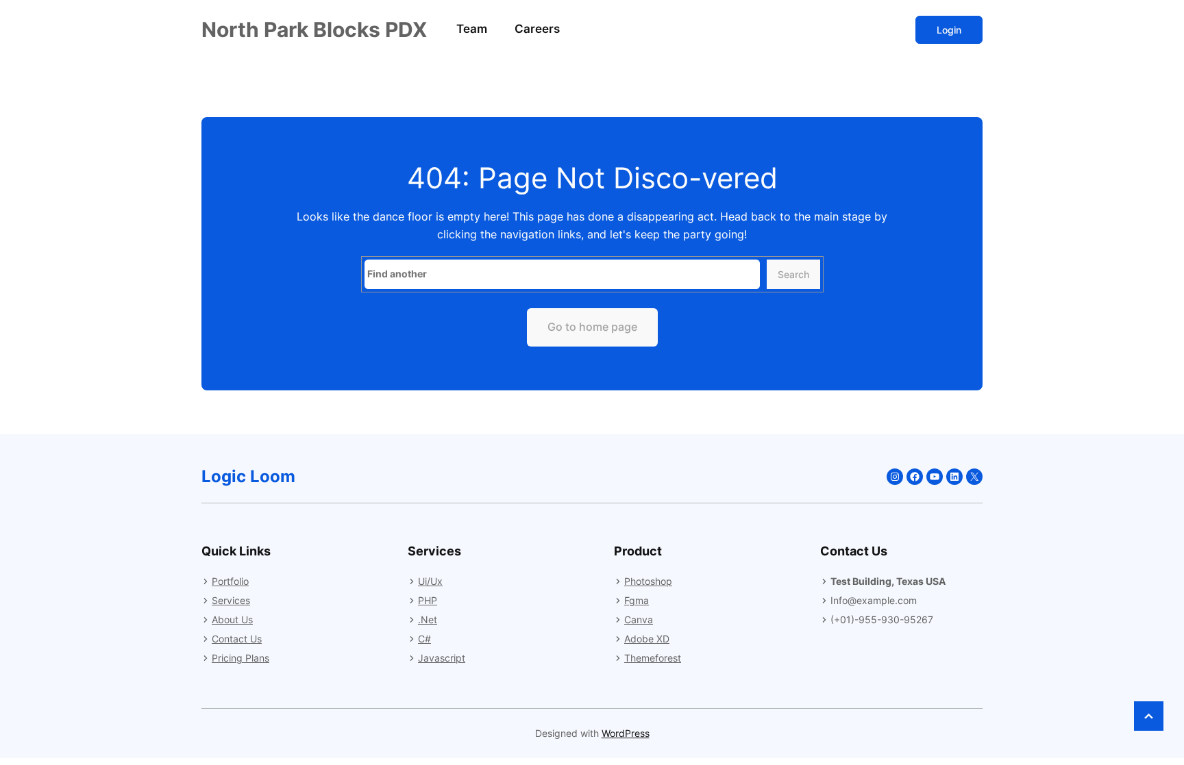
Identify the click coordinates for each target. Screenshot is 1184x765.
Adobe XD (646, 638)
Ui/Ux (430, 581)
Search (793, 274)
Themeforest (652, 658)
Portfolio (230, 581)
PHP (427, 600)
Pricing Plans (240, 658)
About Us (232, 619)
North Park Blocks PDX (314, 29)
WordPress (626, 733)
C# (424, 638)
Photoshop (648, 581)
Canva (638, 619)
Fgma (636, 600)
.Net (427, 619)
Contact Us (237, 638)
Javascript (441, 658)
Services (231, 600)
